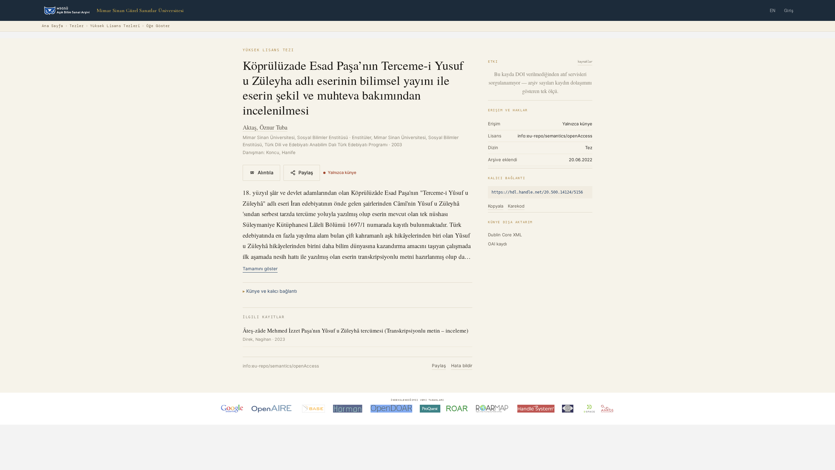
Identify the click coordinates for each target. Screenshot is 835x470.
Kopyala (495, 206)
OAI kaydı (497, 243)
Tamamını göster (260, 268)
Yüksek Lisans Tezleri (115, 26)
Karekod (516, 206)
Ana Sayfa (52, 26)
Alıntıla (265, 173)
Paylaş (305, 173)
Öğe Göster (158, 26)
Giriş (789, 10)
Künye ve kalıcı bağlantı (271, 291)
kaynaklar (585, 61)
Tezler (76, 26)
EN (773, 10)
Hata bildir (461, 365)
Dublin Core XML (505, 234)
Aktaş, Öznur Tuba (265, 127)
